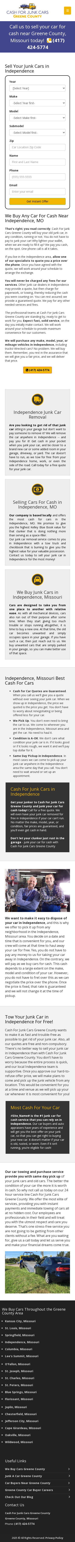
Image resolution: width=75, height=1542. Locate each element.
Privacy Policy (54, 1538)
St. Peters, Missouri (19, 1385)
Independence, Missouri (22, 1342)
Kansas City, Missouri (20, 1321)
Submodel (16, 126)
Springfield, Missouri (19, 1335)
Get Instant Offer (37, 201)
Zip (11, 141)
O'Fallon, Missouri (17, 1364)
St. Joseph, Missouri (19, 1371)
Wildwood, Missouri (19, 1442)
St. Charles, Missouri (19, 1378)
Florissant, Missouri (19, 1399)
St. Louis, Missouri (18, 1328)
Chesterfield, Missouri (21, 1414)
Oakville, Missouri (17, 1435)
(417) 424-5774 (46, 43)
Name (13, 155)
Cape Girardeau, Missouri (23, 1428)
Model (13, 111)
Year (12, 82)
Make (13, 96)
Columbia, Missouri (18, 1349)
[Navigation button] (67, 11)
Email (13, 185)
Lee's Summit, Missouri (21, 1356)
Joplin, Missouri (16, 1407)
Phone (13, 170)
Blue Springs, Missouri (21, 1392)
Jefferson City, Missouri (21, 1421)
